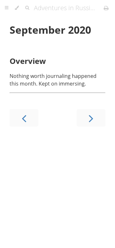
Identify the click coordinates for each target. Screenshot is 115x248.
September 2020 (50, 30)
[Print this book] (106, 7)
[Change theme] (17, 8)
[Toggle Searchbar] (27, 8)
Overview (28, 61)
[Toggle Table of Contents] (7, 8)
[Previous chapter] (24, 118)
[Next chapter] (91, 118)
